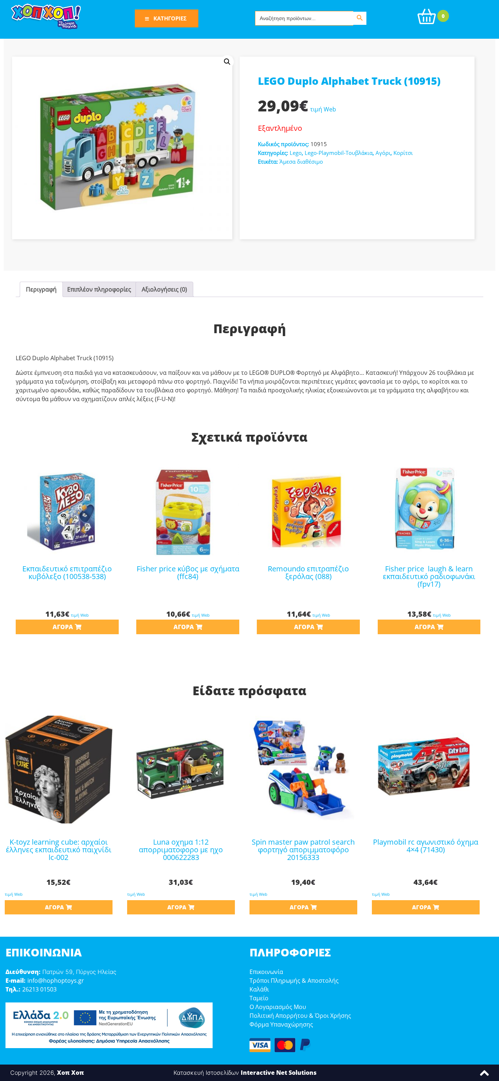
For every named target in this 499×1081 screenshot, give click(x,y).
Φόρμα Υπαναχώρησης (281, 1024)
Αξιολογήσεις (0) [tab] (164, 289)
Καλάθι (259, 989)
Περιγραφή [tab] (41, 289)
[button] (227, 61)
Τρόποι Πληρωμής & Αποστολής (294, 981)
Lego (296, 152)
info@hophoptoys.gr (55, 981)
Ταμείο (259, 998)
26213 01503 (39, 989)
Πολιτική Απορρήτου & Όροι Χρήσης (300, 1016)
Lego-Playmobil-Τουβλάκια (339, 152)
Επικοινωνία (266, 972)
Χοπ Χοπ (70, 1073)
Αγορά (63, 627)
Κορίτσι (403, 152)
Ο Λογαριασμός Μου (278, 1007)
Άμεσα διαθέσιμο (301, 161)
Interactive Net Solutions (279, 1073)
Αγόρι (383, 152)
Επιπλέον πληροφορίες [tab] (99, 289)
